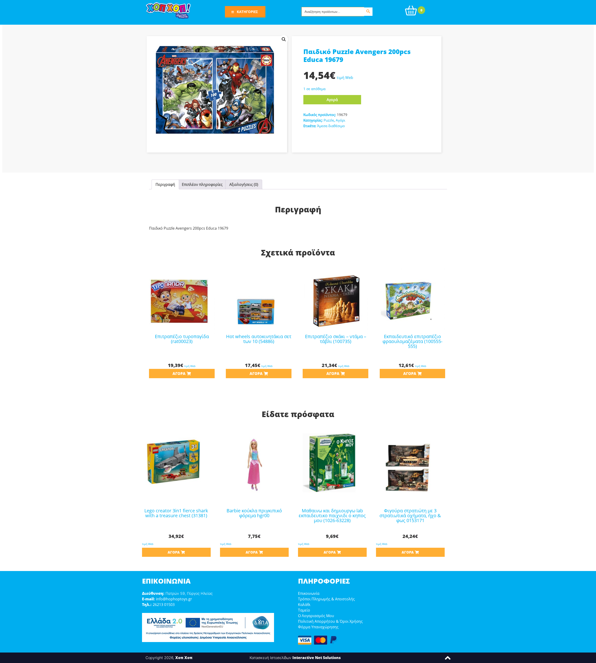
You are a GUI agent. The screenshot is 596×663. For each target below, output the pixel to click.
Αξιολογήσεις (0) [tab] (243, 184)
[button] (284, 39)
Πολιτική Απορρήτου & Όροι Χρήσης (330, 621)
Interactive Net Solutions (316, 657)
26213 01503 (164, 604)
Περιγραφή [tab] (165, 184)
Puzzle (329, 120)
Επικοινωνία (308, 593)
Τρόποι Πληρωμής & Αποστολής (326, 599)
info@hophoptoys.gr (174, 599)
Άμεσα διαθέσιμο (331, 125)
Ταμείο (304, 610)
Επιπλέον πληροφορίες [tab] (202, 184)
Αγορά (332, 99)
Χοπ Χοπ (184, 657)
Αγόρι (340, 120)
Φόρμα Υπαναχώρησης (318, 626)
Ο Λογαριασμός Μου (316, 615)
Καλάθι (304, 604)
